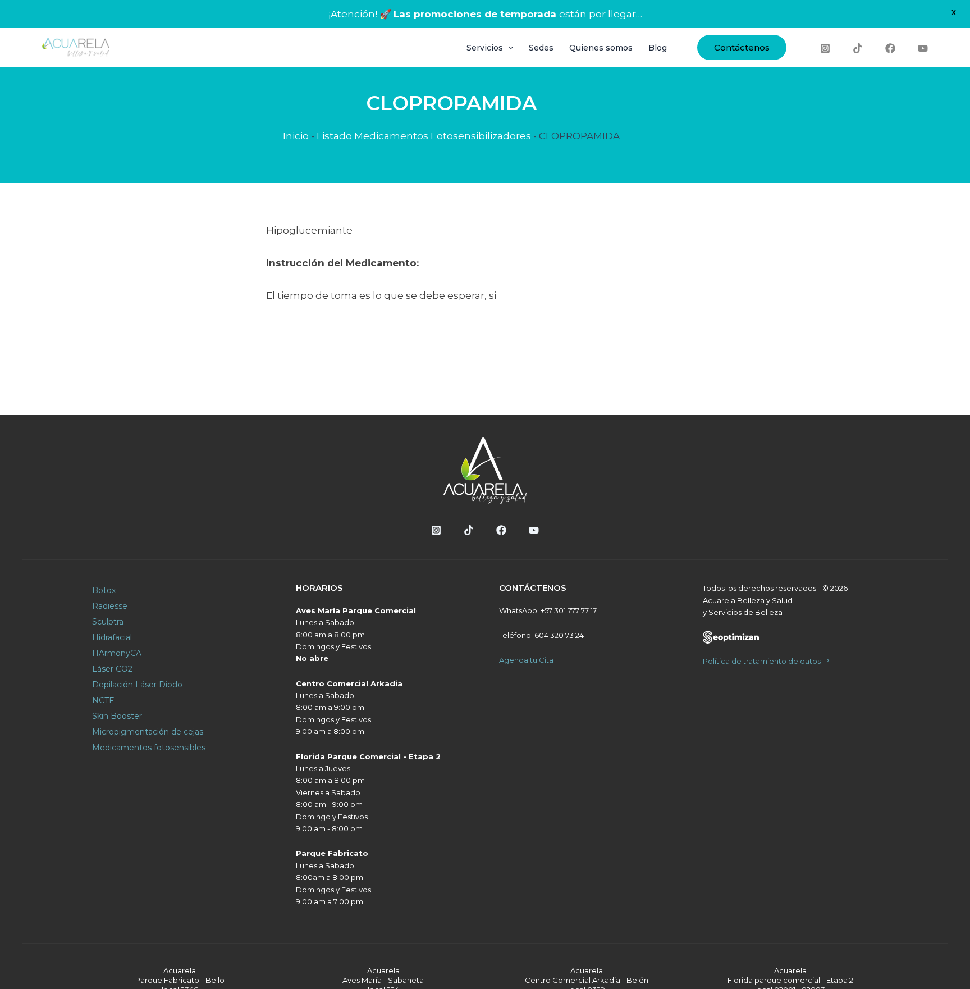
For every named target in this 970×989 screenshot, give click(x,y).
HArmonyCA (116, 653)
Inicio (296, 136)
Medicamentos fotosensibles (148, 747)
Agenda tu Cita (526, 659)
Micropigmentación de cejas (147, 732)
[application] (508, 48)
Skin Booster (117, 716)
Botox (104, 590)
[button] (741, 47)
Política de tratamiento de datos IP (766, 661)
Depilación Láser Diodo (137, 685)
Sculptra (107, 622)
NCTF (103, 700)
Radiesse (109, 606)
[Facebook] (890, 48)
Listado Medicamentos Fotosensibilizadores (424, 136)
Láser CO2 (112, 669)
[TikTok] (858, 48)
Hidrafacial (112, 637)
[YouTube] (923, 48)
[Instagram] (825, 48)
